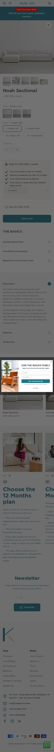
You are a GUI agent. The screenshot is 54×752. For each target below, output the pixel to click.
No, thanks (35, 388)
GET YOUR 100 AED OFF (35, 381)
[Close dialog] (51, 362)
